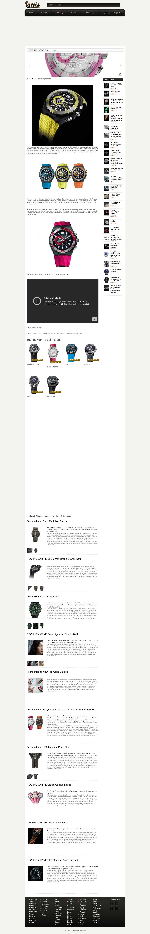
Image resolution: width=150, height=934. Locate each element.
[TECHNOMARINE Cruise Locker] (120, 74)
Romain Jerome (95, 902)
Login (104, 13)
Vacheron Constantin (97, 915)
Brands (74, 13)
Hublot (57, 922)
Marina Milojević (32, 79)
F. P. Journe (57, 900)
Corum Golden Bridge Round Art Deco (116, 263)
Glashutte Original (58, 916)
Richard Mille (83, 919)
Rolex (95, 899)
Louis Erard (69, 913)
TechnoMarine (98, 908)
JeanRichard (72, 907)
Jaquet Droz (69, 904)
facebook (111, 904)
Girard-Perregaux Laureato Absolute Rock (116, 84)
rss (116, 908)
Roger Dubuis (82, 923)
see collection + (37, 359)
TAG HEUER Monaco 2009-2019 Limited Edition (116, 144)
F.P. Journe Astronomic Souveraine (114, 126)
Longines (70, 910)
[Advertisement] (75, 31)
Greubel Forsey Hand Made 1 (115, 194)
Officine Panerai (83, 905)
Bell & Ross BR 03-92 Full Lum (116, 108)
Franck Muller (57, 904)
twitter (116, 904)
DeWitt (44, 911)
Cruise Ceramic (33, 364)
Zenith (95, 922)
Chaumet (45, 904)
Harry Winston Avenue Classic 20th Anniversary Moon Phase (116, 254)
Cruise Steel (88, 364)
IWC (56, 924)
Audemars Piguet (33, 904)
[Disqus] (62, 431)
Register (116, 13)
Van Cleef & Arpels (96, 919)
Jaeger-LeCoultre (70, 900)
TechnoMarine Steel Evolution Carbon (47, 521)
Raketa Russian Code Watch (115, 202)
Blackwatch (50, 396)
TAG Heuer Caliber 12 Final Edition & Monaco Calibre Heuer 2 (117, 135)
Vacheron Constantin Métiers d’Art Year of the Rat (117, 179)
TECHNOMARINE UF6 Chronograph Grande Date (54, 558)
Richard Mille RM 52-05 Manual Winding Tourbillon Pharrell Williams (117, 118)
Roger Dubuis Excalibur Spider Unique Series (116, 152)
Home (30, 13)
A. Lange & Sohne (33, 900)
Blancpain (33, 912)
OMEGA (83, 902)
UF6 (29, 396)
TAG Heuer (97, 906)
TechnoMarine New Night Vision (44, 596)
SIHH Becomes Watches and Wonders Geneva (116, 237)
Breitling (32, 916)
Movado (83, 899)
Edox (44, 915)
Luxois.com (76, 930)
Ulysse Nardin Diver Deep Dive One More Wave (116, 279)
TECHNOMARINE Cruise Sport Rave (47, 822)
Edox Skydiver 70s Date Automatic (117, 169)
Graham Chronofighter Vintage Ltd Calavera (115, 212)
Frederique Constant (59, 908)
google (111, 908)
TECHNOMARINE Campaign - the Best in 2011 (52, 634)
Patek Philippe (83, 909)
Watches (44, 13)
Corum (44, 908)
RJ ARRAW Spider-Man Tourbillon (117, 228)
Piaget (82, 912)
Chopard (45, 906)
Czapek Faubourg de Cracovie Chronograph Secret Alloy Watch (117, 161)
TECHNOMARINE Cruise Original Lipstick (49, 784)
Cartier (31, 922)
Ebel (43, 913)
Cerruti (44, 899)
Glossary (59, 13)
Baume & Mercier (32, 908)
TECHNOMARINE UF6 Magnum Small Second (52, 860)
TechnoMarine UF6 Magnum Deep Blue (48, 747)
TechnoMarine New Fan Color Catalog (47, 671)
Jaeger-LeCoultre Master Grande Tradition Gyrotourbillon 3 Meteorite (116, 289)
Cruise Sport (70, 364)
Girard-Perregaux (58, 912)
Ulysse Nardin (95, 911)
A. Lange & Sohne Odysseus (117, 186)
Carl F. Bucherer (32, 919)
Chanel (44, 902)
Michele (70, 924)
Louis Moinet (69, 917)
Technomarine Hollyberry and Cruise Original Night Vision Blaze (61, 709)
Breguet (32, 914)
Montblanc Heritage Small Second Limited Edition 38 (117, 100)
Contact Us (89, 13)
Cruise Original (52, 367)
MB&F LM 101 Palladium (115, 92)
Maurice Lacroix (70, 921)
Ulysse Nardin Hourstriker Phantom (115, 245)
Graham (57, 920)
